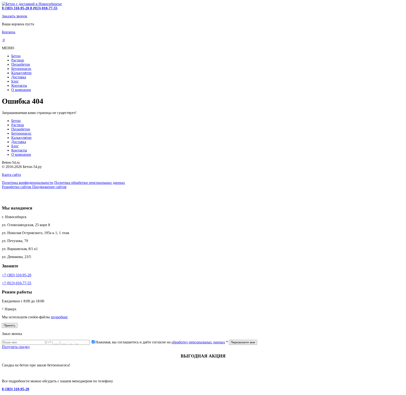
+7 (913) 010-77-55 (16, 283)
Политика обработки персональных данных (89, 183)
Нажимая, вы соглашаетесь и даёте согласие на (161, 342)
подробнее (59, 317)
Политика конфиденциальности (27, 183)
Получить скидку (16, 347)
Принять (10, 325)
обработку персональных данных (198, 342)
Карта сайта (11, 175)
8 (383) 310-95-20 (15, 389)
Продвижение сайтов (49, 187)
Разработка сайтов (17, 187)
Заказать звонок (14, 16)
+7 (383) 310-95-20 (16, 275)
